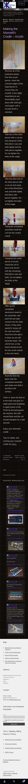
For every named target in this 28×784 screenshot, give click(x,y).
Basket (22, 780)
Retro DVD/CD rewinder (11, 655)
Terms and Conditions (11, 744)
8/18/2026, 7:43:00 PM (12, 556)
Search (14, 781)
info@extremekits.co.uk (8, 15)
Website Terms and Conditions (13, 739)
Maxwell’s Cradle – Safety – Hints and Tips (20, 457)
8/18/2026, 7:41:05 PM (12, 583)
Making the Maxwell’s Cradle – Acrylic (13, 32)
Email (4, 714)
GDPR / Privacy (9, 752)
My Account (4, 781)
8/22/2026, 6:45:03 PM (12, 488)
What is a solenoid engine (12, 658)
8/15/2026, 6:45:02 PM (12, 606)
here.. (14, 444)
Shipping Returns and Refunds (13, 748)
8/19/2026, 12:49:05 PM (12, 530)
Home (6, 19)
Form (9, 695)
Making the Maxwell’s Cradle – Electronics (8, 457)
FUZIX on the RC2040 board (12, 652)
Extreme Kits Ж (12, 486)
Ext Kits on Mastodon (8, 760)
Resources (11, 19)
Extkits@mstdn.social (15, 699)
